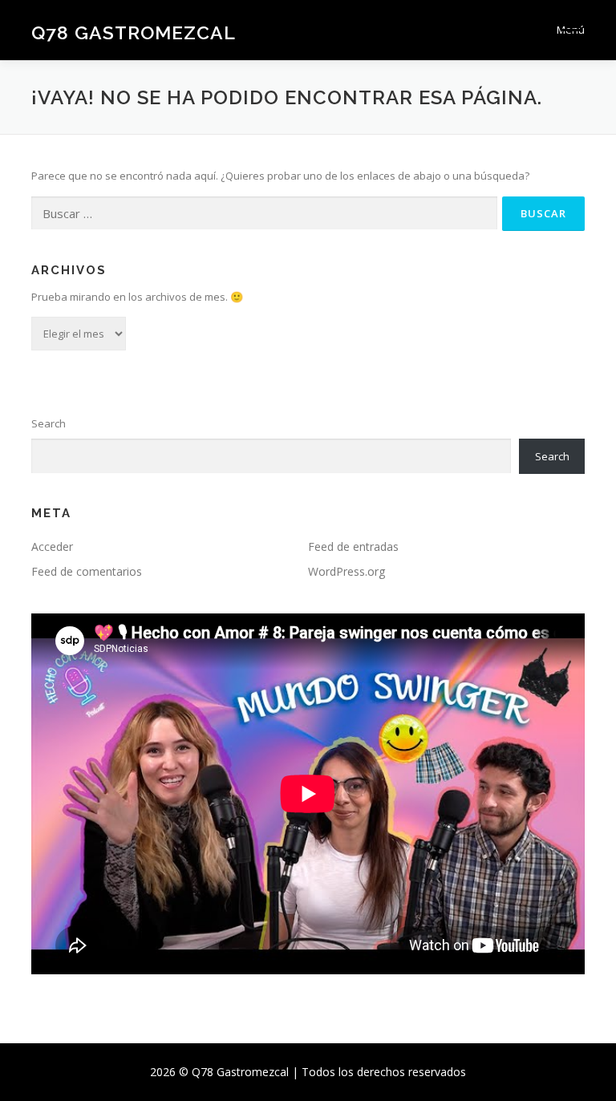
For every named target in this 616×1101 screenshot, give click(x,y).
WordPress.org (346, 571)
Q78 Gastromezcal (133, 32)
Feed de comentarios (86, 571)
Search (48, 423)
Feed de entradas (353, 546)
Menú (571, 29)
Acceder (52, 546)
